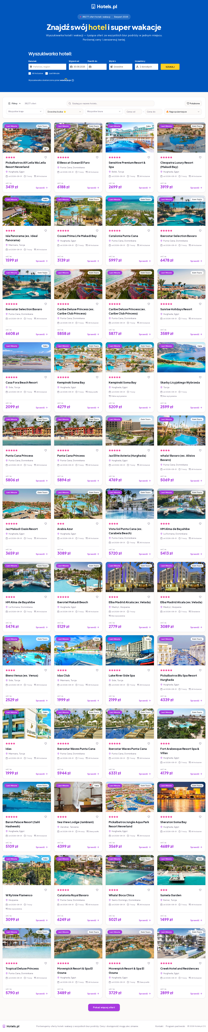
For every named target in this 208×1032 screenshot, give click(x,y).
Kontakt (159, 1026)
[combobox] (64, 112)
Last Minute (54, 73)
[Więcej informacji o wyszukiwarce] (73, 80)
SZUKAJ (170, 66)
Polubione (195, 103)
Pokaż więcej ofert (104, 1007)
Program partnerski (175, 1026)
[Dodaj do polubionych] (46, 157)
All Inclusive (37, 73)
